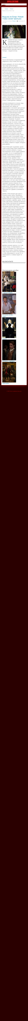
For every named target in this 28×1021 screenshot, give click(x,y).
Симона (4, 338)
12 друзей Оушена (7, 292)
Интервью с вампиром (8, 361)
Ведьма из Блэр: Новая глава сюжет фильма (12, 17)
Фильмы (14, 21)
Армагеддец (5, 383)
